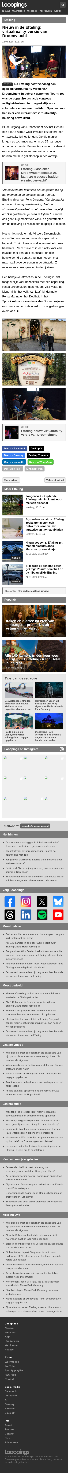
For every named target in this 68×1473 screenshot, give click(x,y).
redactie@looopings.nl (36, 591)
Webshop (32, 11)
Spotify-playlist (14, 1370)
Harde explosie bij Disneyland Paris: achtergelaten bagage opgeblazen (16, 736)
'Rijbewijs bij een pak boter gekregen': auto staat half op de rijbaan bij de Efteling (44, 569)
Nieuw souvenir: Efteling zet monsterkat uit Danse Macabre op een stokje (44, 546)
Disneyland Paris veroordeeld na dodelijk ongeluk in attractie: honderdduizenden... (48, 736)
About (57, 11)
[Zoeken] (63, 5)
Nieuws (6, 11)
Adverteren (11, 1442)
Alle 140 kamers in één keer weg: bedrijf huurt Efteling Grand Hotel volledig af (32, 659)
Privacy (9, 1349)
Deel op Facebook (15, 448)
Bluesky (9, 1404)
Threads (10, 1408)
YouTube (10, 1366)
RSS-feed (10, 1374)
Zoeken (9, 1429)
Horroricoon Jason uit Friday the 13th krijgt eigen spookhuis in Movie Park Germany (49, 705)
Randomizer (12, 1341)
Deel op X (36, 448)
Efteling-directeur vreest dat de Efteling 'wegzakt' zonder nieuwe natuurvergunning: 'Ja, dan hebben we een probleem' (33, 1023)
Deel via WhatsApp (40, 462)
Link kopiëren (34, 468)
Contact (9, 1433)
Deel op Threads (38, 455)
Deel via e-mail (12, 468)
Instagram (11, 1395)
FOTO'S (16, 558)
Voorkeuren (45, 11)
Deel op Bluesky (13, 455)
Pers (7, 1438)
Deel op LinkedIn (14, 462)
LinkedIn (10, 1412)
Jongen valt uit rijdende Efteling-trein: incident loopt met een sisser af (44, 499)
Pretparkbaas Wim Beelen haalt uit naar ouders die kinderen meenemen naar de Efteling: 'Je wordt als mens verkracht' (34, 955)
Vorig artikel (11, 480)
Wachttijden (18, 11)
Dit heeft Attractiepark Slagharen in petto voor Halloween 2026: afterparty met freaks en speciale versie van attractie (33, 1256)
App (7, 1336)
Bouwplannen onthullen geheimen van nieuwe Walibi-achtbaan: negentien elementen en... (19, 705)
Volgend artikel (55, 480)
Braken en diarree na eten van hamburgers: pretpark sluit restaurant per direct (29, 624)
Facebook (11, 1391)
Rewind (9, 1379)
